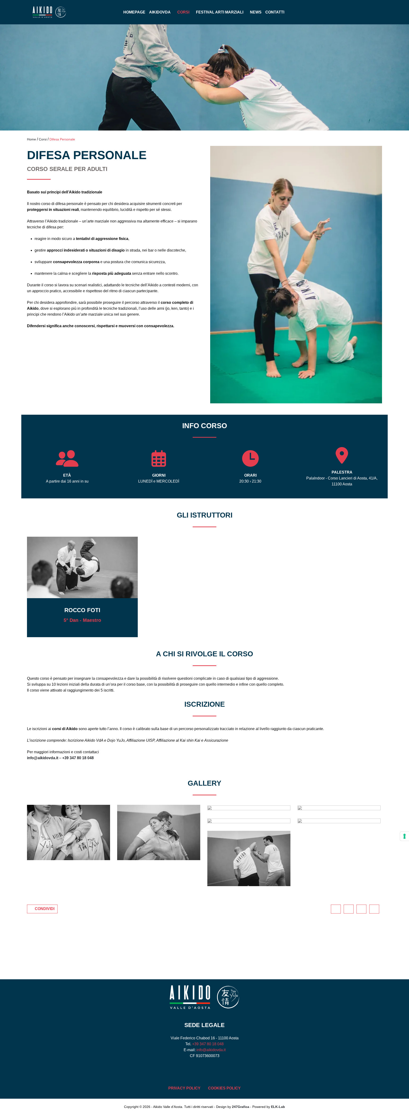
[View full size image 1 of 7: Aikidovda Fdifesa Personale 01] (248, 858)
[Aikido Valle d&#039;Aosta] (71, 12)
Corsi (183, 12)
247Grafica (240, 1107)
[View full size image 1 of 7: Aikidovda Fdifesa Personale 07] (68, 832)
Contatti (274, 12)
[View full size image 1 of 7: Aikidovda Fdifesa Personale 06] (158, 832)
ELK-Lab (278, 1107)
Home (31, 139)
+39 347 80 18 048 (78, 758)
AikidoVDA (160, 12)
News (256, 12)
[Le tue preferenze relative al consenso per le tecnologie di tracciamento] (404, 836)
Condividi (44, 909)
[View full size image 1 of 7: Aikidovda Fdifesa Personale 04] (339, 808)
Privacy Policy (184, 1088)
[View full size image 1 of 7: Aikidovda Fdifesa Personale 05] (248, 808)
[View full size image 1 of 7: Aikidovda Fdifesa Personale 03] (248, 821)
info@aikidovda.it (42, 758)
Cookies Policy (224, 1088)
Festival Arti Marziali (219, 12)
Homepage (134, 12)
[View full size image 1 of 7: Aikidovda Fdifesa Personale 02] (339, 821)
